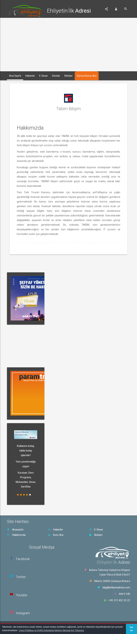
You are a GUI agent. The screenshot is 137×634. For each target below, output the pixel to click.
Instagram (23, 613)
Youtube (21, 595)
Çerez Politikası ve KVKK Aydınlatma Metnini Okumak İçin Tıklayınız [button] (51, 630)
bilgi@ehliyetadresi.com (116, 587)
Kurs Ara (57, 535)
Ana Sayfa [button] (15, 75)
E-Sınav (98, 529)
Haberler (57, 529)
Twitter (21, 577)
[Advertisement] (68, 45)
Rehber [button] (68, 75)
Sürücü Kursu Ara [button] (87, 75)
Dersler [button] (56, 75)
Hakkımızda (18, 535)
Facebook (23, 559)
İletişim (98, 535)
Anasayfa (17, 529)
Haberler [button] (30, 75)
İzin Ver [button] (131, 629)
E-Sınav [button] (43, 75)
